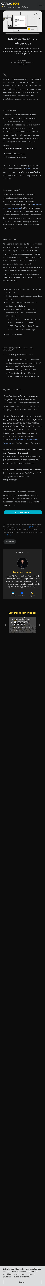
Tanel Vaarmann (22, 60)
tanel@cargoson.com (10, 535)
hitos (28, 168)
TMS (39, 498)
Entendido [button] (22, 1282)
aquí (28, 1277)
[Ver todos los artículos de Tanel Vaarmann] (22, 563)
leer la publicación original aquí (26, 527)
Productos (10, 541)
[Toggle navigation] (41, 5)
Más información (13, 1274)
